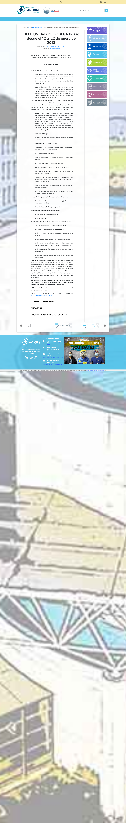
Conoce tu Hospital (32, 19)
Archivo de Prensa (55, 48)
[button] (21, 325)
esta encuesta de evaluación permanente (95, 370)
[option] (36, 325)
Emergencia (74, 19)
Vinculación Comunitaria (90, 19)
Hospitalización (61, 19)
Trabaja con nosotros (75, 2)
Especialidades (47, 19)
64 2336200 (36, 2)
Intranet (96, 2)
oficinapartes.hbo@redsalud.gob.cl (53, 364)
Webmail (66, 2)
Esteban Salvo (62, 47)
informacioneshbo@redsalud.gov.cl (53, 357)
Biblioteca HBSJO (87, 2)
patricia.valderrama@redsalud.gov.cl (42, 295)
